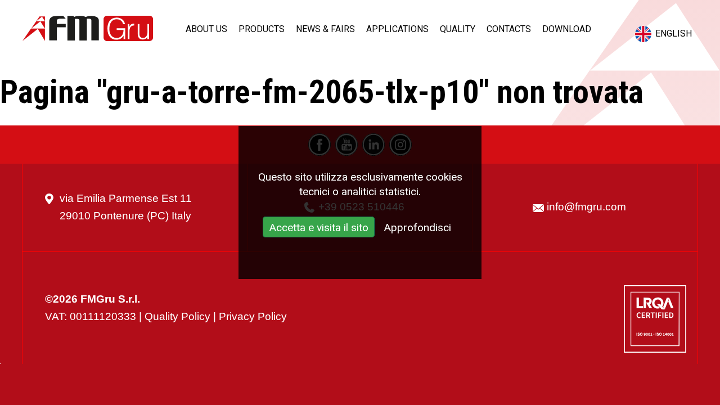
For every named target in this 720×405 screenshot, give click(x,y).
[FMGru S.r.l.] (87, 28)
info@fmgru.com (586, 207)
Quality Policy (177, 316)
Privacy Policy (253, 316)
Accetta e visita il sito (318, 227)
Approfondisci (417, 227)
